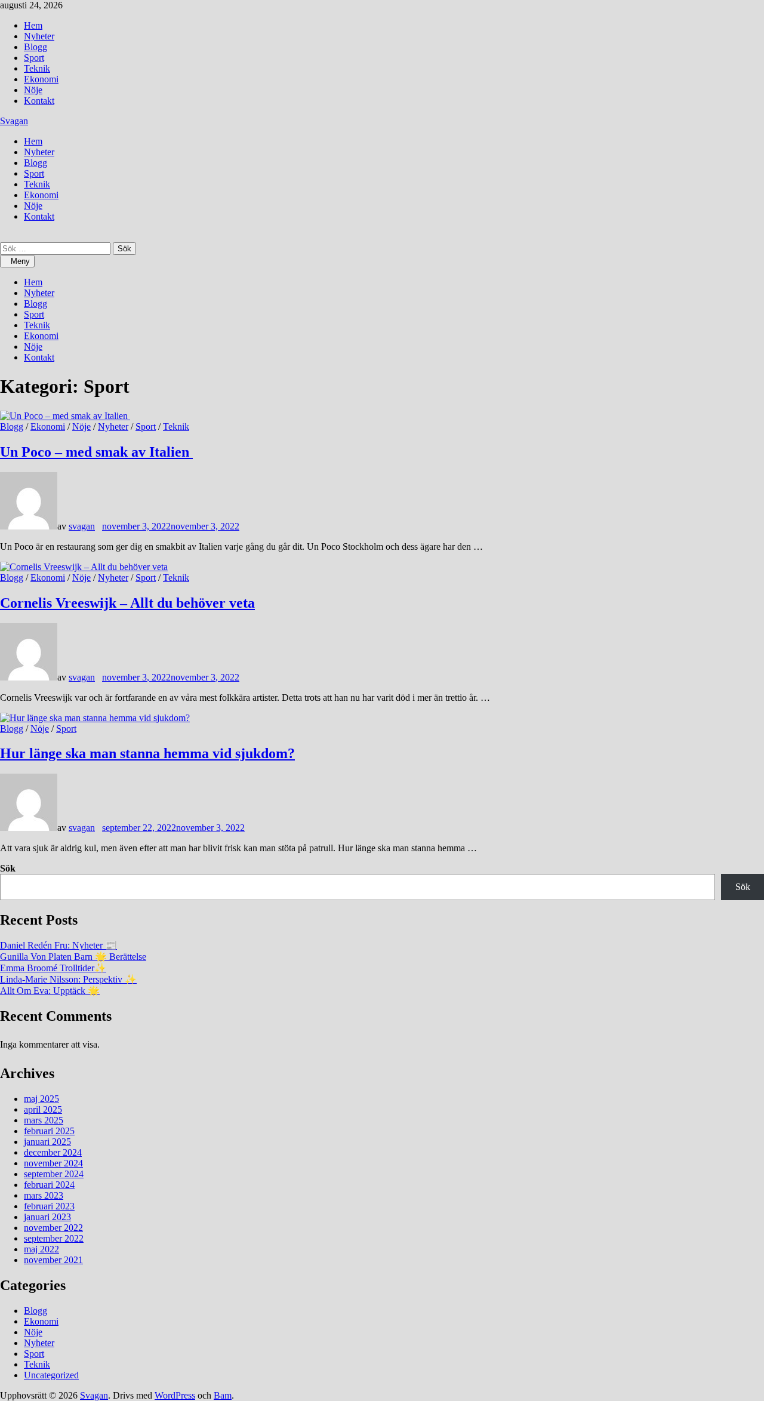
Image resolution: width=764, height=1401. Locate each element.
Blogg (35, 47)
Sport (34, 58)
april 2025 (43, 1109)
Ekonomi (41, 79)
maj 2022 (41, 1249)
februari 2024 (49, 1185)
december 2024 (53, 1152)
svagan (82, 526)
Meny (20, 261)
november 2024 (53, 1163)
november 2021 (53, 1260)
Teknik (37, 68)
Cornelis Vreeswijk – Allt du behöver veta (127, 603)
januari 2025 (47, 1142)
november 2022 (53, 1228)
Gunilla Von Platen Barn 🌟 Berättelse (73, 957)
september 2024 (54, 1174)
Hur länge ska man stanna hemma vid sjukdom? (147, 753)
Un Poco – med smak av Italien (96, 452)
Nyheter (39, 36)
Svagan (14, 121)
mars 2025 (43, 1120)
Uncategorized (51, 1375)
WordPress (175, 1395)
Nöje (33, 90)
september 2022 (54, 1238)
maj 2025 (41, 1099)
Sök (8, 868)
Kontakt (39, 101)
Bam (223, 1395)
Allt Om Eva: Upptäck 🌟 (50, 991)
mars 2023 (43, 1195)
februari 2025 (49, 1131)
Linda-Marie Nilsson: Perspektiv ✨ (68, 979)
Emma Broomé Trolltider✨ (53, 968)
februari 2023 (49, 1206)
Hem (33, 25)
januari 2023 (47, 1217)
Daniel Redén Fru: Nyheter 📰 (58, 945)
